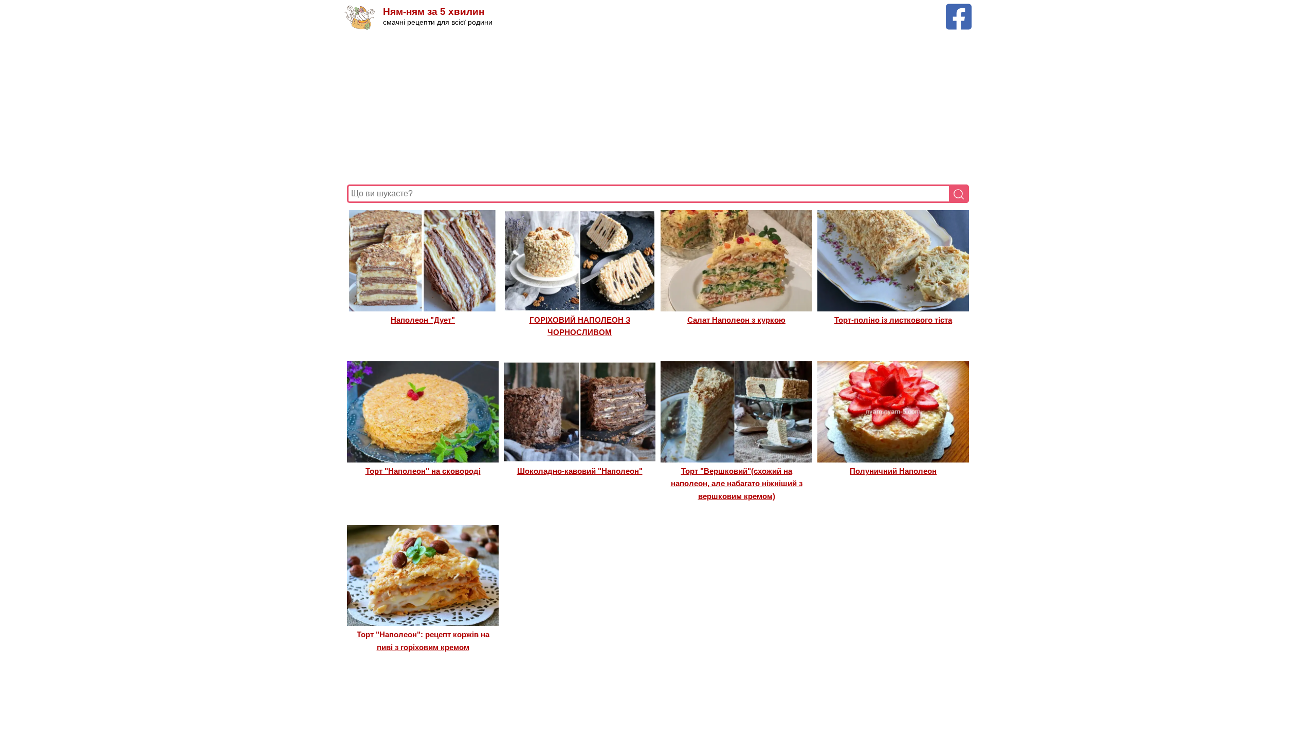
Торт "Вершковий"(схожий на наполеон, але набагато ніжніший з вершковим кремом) (736, 484)
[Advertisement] (655, 107)
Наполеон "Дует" (423, 320)
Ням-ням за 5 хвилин (433, 11)
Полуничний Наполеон (893, 471)
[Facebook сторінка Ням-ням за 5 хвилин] (959, 8)
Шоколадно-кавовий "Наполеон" (580, 471)
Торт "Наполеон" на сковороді (423, 471)
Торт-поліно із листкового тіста (893, 320)
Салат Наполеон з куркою (736, 320)
